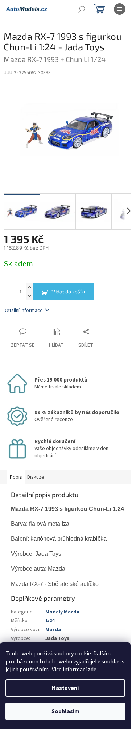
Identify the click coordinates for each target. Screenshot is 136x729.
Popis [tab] (16, 477)
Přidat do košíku (68, 291)
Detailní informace (23, 310)
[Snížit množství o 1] (29, 296)
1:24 (49, 620)
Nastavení (65, 688)
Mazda (53, 629)
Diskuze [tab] (35, 477)
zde (92, 670)
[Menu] (119, 9)
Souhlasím (65, 711)
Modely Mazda (62, 612)
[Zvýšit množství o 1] (29, 287)
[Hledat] (81, 9)
